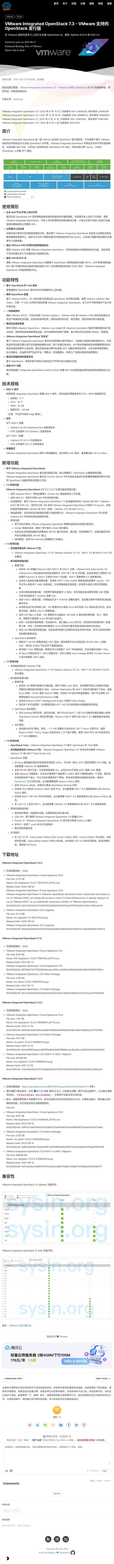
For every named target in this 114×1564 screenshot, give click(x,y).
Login (104, 1471)
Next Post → (103, 1378)
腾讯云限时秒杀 (9, 1525)
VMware (10, 17)
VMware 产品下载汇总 (20, 1325)
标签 (100, 3)
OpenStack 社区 (23, 781)
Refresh (57, 1493)
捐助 (91, 3)
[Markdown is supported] (7, 1471)
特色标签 (6, 1504)
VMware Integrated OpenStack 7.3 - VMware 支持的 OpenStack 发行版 (57, 87)
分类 (82, 3)
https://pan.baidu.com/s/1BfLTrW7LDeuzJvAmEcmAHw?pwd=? (55, 1086)
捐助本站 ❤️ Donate (57, 1336)
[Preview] (11, 1471)
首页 (56, 3)
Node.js (51, 1552)
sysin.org (18, 99)
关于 (65, 3)
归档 (74, 3)
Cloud (19, 17)
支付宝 (39, 1091)
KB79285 (31, 844)
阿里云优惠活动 (24, 1525)
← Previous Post (13, 1378)
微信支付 (56, 1091)
